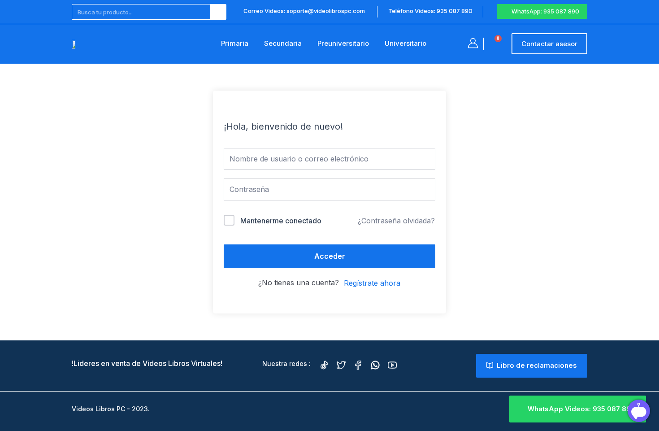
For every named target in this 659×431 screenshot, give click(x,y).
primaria (234, 43)
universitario (405, 43)
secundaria (283, 43)
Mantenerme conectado (280, 220)
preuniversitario (343, 43)
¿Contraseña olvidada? (396, 220)
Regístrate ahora (372, 283)
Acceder (329, 256)
